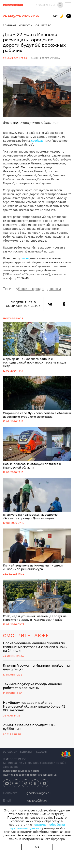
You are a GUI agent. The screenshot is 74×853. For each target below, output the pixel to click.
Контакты (26, 752)
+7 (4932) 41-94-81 (45, 5)
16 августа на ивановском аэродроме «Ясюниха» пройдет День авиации (30, 516)
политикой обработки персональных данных (37, 826)
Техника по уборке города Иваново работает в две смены (32, 686)
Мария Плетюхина (45, 58)
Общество (44, 25)
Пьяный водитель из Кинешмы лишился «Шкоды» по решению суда (33, 567)
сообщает (38, 140)
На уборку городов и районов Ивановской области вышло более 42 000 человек (34, 706)
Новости (26, 25)
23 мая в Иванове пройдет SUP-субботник (29, 727)
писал (25, 258)
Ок (37, 846)
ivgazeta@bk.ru (36, 800)
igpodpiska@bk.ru (38, 793)
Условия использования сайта (21, 770)
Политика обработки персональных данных (29, 774)
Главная (9, 25)
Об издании (10, 752)
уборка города (30, 288)
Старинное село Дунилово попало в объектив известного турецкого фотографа (37, 414)
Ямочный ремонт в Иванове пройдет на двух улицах (36, 667)
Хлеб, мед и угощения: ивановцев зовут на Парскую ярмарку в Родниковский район (35, 617)
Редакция (41, 752)
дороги (54, 288)
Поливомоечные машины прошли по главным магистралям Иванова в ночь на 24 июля (35, 647)
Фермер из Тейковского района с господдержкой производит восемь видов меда (34, 362)
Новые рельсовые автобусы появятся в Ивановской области (32, 465)
